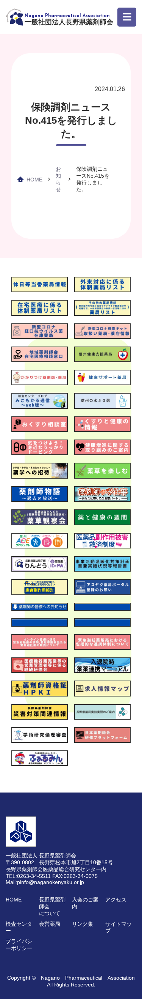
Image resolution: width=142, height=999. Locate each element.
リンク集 (82, 924)
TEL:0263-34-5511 (28, 876)
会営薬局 (49, 924)
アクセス (115, 900)
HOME (34, 179)
